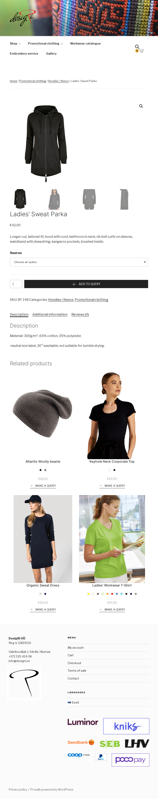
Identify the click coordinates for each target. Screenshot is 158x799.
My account (76, 647)
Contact (73, 678)
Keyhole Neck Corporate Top (112, 461)
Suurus (16, 253)
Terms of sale (77, 670)
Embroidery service (24, 53)
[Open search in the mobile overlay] (138, 48)
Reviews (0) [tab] (80, 314)
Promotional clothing (43, 43)
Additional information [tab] (49, 314)
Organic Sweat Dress (43, 585)
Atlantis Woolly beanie (43, 461)
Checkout (74, 663)
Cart (71, 655)
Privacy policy (18, 789)
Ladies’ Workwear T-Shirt (112, 585)
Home (13, 81)
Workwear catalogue (85, 43)
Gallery (51, 53)
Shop (13, 43)
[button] (141, 106)
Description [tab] (19, 314)
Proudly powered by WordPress (51, 789)
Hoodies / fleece (58, 81)
